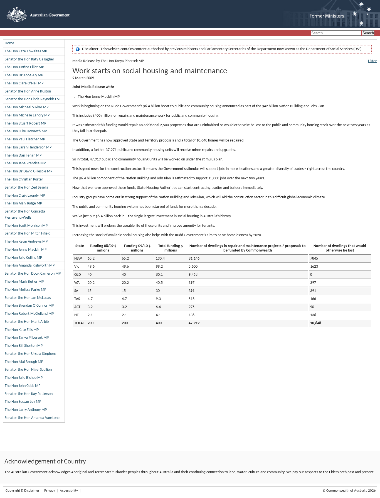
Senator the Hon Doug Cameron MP (33, 273)
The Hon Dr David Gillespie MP (28, 171)
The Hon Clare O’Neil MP (24, 83)
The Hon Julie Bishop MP (24, 378)
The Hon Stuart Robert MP (25, 123)
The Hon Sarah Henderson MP (28, 147)
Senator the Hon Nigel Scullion (28, 370)
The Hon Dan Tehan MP (23, 155)
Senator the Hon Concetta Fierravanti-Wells (25, 214)
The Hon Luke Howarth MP (26, 131)
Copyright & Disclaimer (23, 490)
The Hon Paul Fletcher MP (25, 139)
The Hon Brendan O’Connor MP (29, 305)
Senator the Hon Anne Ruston (28, 91)
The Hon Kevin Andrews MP (26, 241)
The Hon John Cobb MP (22, 386)
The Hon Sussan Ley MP (23, 402)
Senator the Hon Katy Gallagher (29, 59)
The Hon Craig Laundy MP (25, 195)
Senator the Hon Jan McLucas (28, 298)
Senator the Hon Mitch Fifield (27, 233)
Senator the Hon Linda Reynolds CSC (33, 99)
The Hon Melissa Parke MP (25, 290)
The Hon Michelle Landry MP (27, 115)
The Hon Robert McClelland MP (29, 314)
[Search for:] (336, 33)
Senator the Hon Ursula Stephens (30, 354)
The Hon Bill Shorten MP (24, 346)
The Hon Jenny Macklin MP (25, 250)
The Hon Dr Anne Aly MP (24, 75)
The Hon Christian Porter (24, 179)
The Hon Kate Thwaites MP (26, 51)
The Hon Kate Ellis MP (22, 330)
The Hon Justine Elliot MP (24, 67)
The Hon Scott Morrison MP (26, 226)
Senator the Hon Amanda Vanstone (32, 418)
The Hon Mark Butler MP (24, 282)
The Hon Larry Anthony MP (26, 410)
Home (9, 43)
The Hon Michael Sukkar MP (26, 107)
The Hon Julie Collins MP (23, 258)
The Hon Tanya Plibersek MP (27, 338)
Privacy (49, 490)
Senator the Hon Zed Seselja (26, 187)
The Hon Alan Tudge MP (23, 203)
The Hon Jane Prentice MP (25, 163)
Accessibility (69, 490)
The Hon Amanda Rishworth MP (30, 265)
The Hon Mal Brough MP (24, 362)
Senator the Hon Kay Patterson (29, 394)
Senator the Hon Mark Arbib (27, 322)
